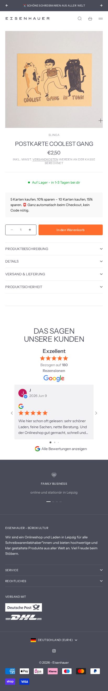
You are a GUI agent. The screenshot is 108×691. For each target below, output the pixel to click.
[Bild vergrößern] (100, 120)
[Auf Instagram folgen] (54, 651)
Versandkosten (45, 159)
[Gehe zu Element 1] (48, 501)
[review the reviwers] (21, 406)
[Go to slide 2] (54, 442)
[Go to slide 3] (58, 442)
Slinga (54, 135)
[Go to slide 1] (50, 442)
